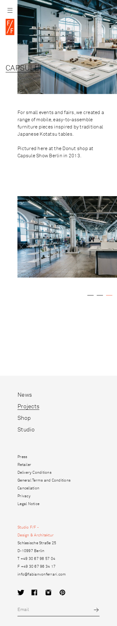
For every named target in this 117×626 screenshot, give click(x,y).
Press (22, 457)
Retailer (24, 465)
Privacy (24, 496)
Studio (26, 430)
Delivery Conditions (34, 473)
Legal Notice (28, 504)
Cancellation (28, 488)
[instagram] (53, 593)
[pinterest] (67, 593)
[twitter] (24, 593)
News (24, 395)
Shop (24, 418)
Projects (28, 407)
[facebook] (39, 593)
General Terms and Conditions (44, 481)
